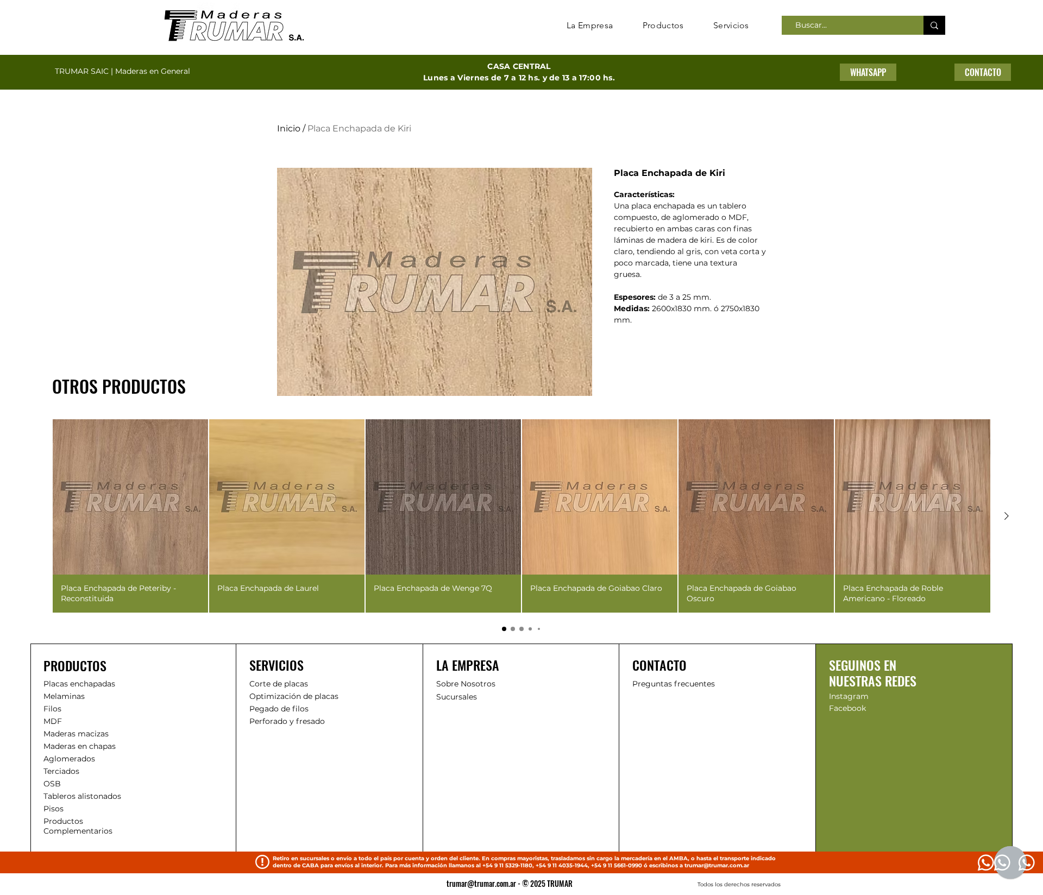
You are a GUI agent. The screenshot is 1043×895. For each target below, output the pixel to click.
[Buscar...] (934, 25)
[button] (982, 72)
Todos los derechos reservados (739, 884)
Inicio (288, 128)
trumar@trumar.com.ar (716, 865)
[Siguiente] (1006, 515)
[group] (521, 516)
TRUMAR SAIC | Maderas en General (122, 71)
